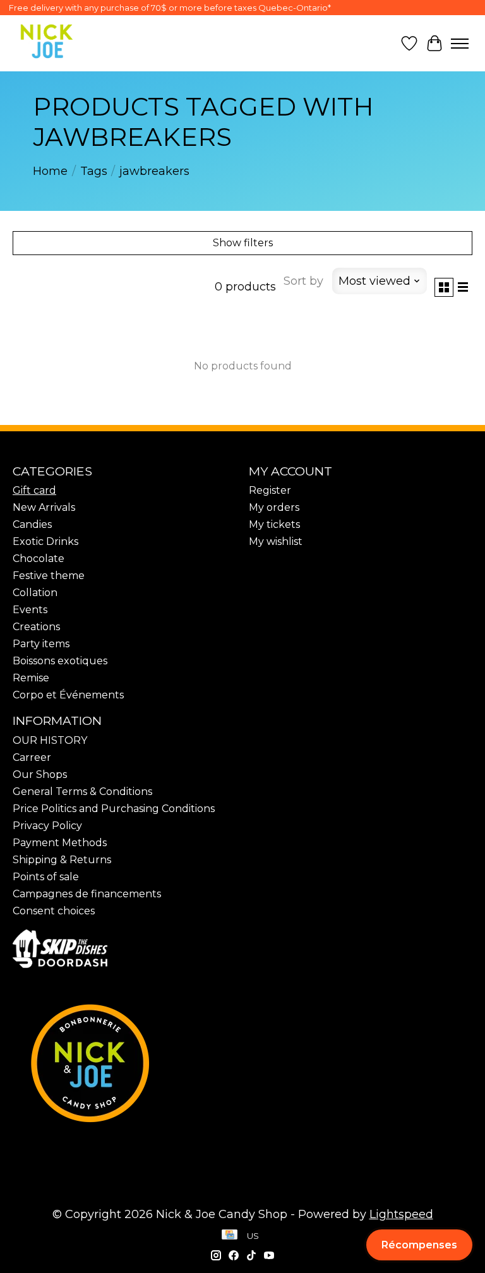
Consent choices (54, 911)
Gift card (34, 490)
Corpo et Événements (68, 695)
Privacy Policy (47, 826)
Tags (93, 171)
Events (30, 610)
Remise (31, 678)
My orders (274, 507)
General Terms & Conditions (82, 792)
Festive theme (49, 576)
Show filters (243, 243)
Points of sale (46, 877)
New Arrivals (44, 507)
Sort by (303, 281)
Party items (41, 644)
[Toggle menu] (459, 43)
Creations (36, 627)
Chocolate (38, 559)
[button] (419, 1244)
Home (50, 171)
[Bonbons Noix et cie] (242, 1062)
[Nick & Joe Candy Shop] (47, 41)
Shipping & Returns (62, 860)
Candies (32, 524)
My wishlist (275, 541)
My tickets (274, 524)
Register (270, 490)
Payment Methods (60, 843)
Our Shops (40, 774)
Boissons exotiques (60, 661)
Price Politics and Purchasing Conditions (114, 809)
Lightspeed (401, 1214)
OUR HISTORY (50, 740)
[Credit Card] (229, 1236)
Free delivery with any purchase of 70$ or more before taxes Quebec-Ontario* (170, 8)
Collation (35, 593)
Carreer (32, 757)
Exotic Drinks (45, 541)
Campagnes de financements (87, 894)
